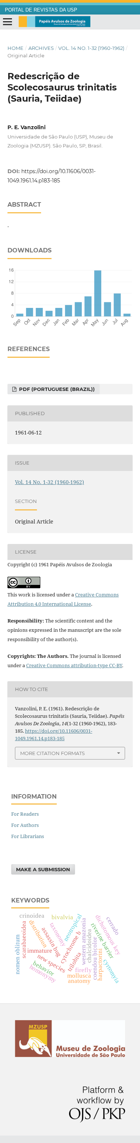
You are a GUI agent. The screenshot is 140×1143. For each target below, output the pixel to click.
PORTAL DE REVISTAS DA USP (41, 10)
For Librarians (27, 836)
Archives (41, 48)
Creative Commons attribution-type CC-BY (74, 665)
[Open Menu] (7, 22)
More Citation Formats (52, 753)
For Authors (25, 825)
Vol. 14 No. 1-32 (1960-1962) (91, 48)
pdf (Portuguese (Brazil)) (56, 389)
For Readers (25, 814)
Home (15, 48)
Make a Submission (43, 869)
